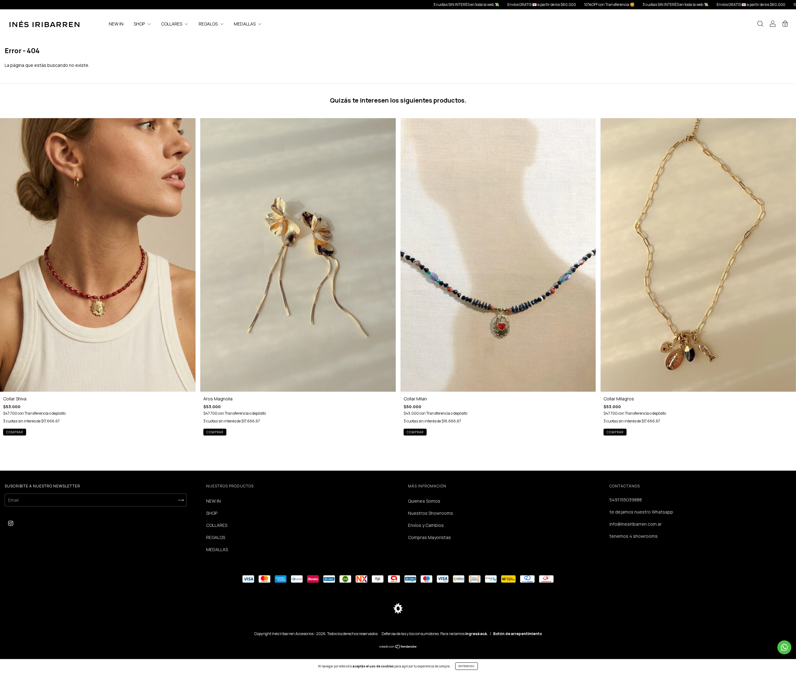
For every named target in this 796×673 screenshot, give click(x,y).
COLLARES (172, 24)
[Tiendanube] (398, 647)
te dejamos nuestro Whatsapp (641, 512)
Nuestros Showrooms (430, 513)
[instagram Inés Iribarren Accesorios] (11, 523)
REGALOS (209, 24)
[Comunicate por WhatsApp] (784, 647)
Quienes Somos (424, 501)
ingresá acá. (476, 633)
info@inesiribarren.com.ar (635, 524)
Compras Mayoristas (429, 537)
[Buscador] (760, 24)
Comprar (415, 432)
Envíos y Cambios (426, 525)
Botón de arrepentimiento (517, 633)
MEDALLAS (245, 24)
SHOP (140, 24)
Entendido (466, 666)
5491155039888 (625, 500)
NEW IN (116, 24)
